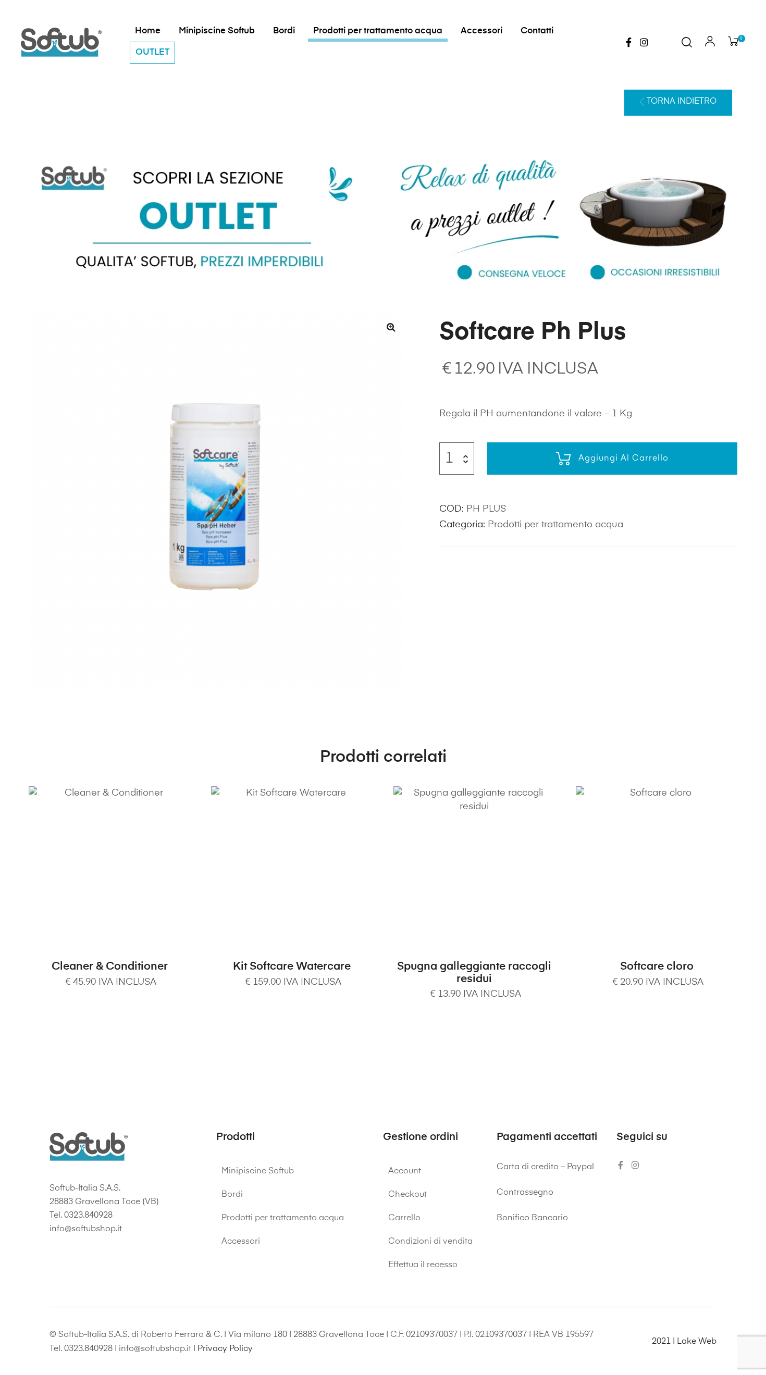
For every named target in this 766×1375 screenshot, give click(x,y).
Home (147, 31)
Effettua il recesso (423, 1265)
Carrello (404, 1218)
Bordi (284, 31)
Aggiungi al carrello (623, 458)
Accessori (481, 31)
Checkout (407, 1195)
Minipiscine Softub (217, 31)
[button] (678, 103)
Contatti (537, 31)
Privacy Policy (225, 1349)
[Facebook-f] (628, 42)
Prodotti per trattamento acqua (377, 31)
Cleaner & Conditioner (110, 966)
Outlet (152, 52)
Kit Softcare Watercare (292, 966)
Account (404, 1171)
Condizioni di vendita (430, 1241)
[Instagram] (644, 42)
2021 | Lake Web (684, 1341)
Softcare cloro (657, 966)
